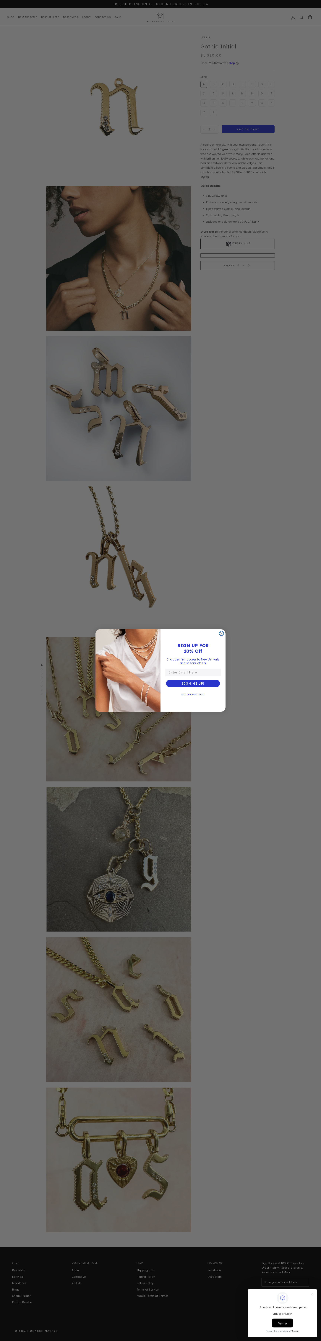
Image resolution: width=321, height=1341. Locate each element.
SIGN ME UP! (193, 683)
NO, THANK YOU (193, 694)
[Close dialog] (221, 633)
